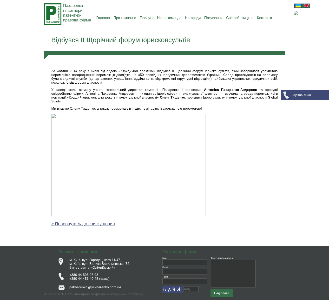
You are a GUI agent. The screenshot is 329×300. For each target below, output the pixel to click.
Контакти (264, 18)
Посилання (213, 18)
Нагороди (193, 18)
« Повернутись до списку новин (83, 223)
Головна (103, 18)
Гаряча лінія (301, 95)
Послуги (146, 18)
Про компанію (124, 18)
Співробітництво (239, 18)
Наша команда (169, 18)
